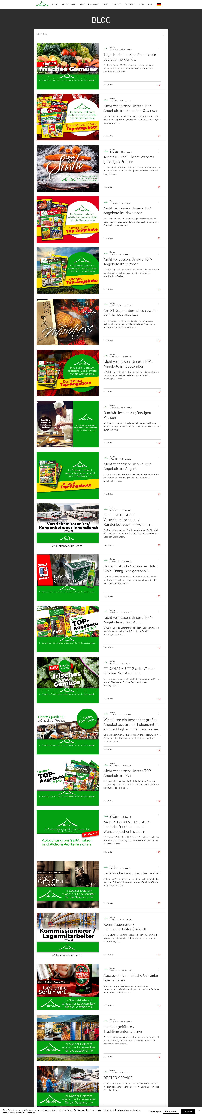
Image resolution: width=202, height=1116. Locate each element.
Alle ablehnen (171, 1111)
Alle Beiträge (42, 34)
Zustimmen (188, 1111)
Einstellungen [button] (155, 1111)
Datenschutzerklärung (25, 1112)
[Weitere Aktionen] (160, 48)
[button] (162, 34)
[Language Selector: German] (160, 4)
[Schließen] (198, 1111)
